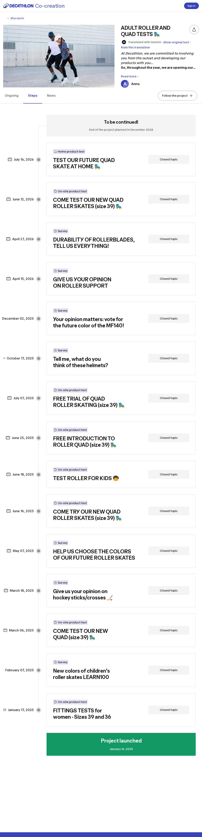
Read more (129, 76)
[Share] (194, 29)
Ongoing (12, 95)
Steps (32, 95)
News (51, 95)
